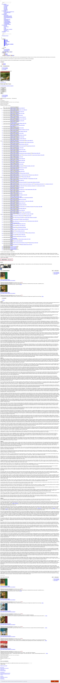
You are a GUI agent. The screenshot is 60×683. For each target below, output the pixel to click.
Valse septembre (12, 185)
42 (2, 184)
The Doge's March (19, 242)
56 (2, 210)
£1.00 (4, 186)
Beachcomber (12, 160)
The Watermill (12, 120)
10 (2, 126)
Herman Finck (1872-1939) (20, 162)
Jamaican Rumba (12, 227)
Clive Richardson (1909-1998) (20, 160)
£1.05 (4, 139)
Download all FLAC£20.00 (3, 89)
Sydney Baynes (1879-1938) (18, 115)
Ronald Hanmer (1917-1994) (33, 178)
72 (2, 241)
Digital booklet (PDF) (3, 82)
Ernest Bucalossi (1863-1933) (24, 144)
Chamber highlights (7, 21)
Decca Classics (6, 26)
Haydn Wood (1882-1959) (36, 153)
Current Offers (4, 10)
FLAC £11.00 (6, 282)
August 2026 (6, 5)
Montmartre (15, 176)
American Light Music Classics (5, 279)
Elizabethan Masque (13, 236)
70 (2, 237)
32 (2, 166)
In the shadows (12, 162)
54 (2, 207)
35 (2, 171)
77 (2, 249)
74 (2, 246)
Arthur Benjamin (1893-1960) (21, 227)
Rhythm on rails (12, 223)
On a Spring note (12, 210)
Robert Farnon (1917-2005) (20, 113)
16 (2, 137)
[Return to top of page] (3, 665)
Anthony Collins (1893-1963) (19, 111)
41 (2, 182)
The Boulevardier (12, 117)
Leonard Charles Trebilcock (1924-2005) (34, 182)
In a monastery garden (13, 229)
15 (2, 135)
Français (6, 53)
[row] (30, 278)
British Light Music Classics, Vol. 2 (5, 623)
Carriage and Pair (12, 151)
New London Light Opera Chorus (17, 196)
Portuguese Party (12, 158)
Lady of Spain (12, 206)
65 (2, 227)
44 (2, 188)
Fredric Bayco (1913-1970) (22, 236)
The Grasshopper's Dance (14, 144)
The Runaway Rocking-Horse (14, 173)
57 (2, 212)
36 (2, 173)
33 (2, 168)
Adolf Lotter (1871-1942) (41, 185)
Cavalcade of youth (13, 234)
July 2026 (5, 6)
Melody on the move (13, 178)
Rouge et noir (12, 147)
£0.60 (4, 108)
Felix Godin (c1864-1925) (20, 185)
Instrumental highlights (7, 22)
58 (2, 214)
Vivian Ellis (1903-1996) (20, 201)
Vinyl (5, 18)
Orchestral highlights (7, 20)
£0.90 (4, 166)
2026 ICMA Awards (7, 19)
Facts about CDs (2, 672)
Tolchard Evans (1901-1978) (20, 206)
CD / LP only (4, 69)
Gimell (5, 28)
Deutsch (6, 54)
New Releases (4, 4)
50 (2, 199)
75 (2, 247)
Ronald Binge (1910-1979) (20, 120)
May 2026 (5, 8)
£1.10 (4, 162)
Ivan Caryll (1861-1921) (20, 189)
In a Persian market (13, 194)
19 (2, 142)
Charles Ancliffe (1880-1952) (21, 138)
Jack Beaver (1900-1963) (21, 234)
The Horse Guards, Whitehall (20, 153)
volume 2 (53, 508)
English (4, 55)
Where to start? (4, 14)
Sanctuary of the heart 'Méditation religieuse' (16, 165)
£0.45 (4, 210)
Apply (5, 47)
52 (2, 203)
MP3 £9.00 (2, 282)
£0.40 (4, 237)
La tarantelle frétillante (13, 249)
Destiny (11, 115)
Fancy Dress (12, 125)
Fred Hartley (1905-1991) (20, 147)
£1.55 (4, 110)
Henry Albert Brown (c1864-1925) (30, 185)
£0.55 (4, 137)
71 (2, 239)
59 (2, 216)
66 (2, 229)
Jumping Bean (12, 113)
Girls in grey (12, 171)
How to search (2, 667)
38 (2, 177)
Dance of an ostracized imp (14, 219)
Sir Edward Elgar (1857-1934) (19, 169)
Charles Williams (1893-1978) (21, 123)
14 (2, 133)
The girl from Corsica (13, 182)
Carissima (11, 169)
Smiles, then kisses (13, 208)
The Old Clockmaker (13, 131)
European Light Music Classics (5, 292)
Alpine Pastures (12, 201)
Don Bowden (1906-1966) (29, 197)
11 (2, 128)
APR (5, 27)
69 (2, 235)
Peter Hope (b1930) (28, 215)
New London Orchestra (3, 85)
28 (2, 159)
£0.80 (4, 144)
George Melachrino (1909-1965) (21, 204)
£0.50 (4, 148)
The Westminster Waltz (13, 167)
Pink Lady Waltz (12, 189)
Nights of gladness (13, 138)
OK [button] (54, 681)
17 (2, 139)
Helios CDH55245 (15, 503)
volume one (39, 508)
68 (2, 233)
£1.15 (4, 126)
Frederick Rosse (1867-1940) (33, 242)
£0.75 (4, 117)
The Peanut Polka (12, 149)
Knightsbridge (17, 140)
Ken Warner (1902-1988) (38, 206)
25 (2, 153)
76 (2, 248)
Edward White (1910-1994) (19, 127)
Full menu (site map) (5, 35)
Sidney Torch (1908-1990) (29, 201)
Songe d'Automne (12, 199)
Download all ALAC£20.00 (3, 91)
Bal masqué (17, 142)
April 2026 (5, 9)
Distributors (1, 676)
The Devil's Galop (13, 123)
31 (2, 164)
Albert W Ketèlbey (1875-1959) (24, 129)
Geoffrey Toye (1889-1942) (23, 109)
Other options (56, 270)
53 (2, 205)
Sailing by (11, 156)
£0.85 (4, 130)
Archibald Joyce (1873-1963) (19, 133)
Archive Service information (4, 677)
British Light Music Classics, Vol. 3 (5, 635)
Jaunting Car (17, 215)
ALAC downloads (7, 50)
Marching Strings (12, 213)
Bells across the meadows (14, 129)
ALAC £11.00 (10, 282)
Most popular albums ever (8, 16)
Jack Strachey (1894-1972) (20, 180)
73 (2, 243)
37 (2, 175)
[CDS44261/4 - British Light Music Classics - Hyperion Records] (5, 80)
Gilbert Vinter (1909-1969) (21, 158)
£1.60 (4, 115)
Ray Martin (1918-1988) (29, 213)
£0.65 (4, 164)
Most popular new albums (8, 15)
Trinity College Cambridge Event (9, 11)
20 (2, 144)
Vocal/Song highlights (7, 24)
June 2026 (5, 7)
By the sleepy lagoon (13, 225)
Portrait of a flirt (12, 191)
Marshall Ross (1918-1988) (21, 213)
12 (2, 130)
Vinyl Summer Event (7, 12)
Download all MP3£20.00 (3, 88)
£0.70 (4, 112)
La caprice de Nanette (13, 246)
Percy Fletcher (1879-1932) (29, 142)
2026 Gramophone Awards (8, 17)
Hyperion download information (4, 668)
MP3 (3, 48)
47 (2, 193)
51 (2, 201)
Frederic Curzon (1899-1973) (21, 117)
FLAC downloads (7, 49)
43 (2, 186)
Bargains (5, 13)
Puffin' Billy (12, 127)
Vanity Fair (11, 111)
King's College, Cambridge (8, 29)
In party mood (12, 180)
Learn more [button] (25, 681)
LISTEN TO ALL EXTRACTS (14, 107)
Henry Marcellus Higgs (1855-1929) (31, 189)
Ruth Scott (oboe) (14, 122)
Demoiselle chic (17, 232)
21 (2, 146)
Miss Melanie (12, 187)
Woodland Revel (12, 204)
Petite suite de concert (14, 244)
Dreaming (11, 133)
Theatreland (12, 197)
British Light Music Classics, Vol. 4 (5, 648)
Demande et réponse (13, 247)
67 (2, 231)
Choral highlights (6, 23)
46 (2, 191)
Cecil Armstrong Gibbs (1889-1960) (19, 125)
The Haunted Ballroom (13, 109)
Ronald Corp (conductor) (10, 85)
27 (2, 157)
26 (2, 155)
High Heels (12, 217)
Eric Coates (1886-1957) (29, 140)
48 (2, 195)
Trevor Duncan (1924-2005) (22, 182)
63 (2, 224)
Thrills (11, 240)
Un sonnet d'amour (13, 248)
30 (2, 162)
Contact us (1, 674)
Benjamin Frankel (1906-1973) (21, 151)
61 (2, 219)
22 (2, 148)
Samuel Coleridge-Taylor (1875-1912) (26, 244)
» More (21, 284)
